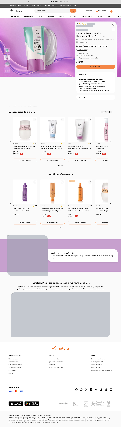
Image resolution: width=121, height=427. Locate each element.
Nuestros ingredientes (15, 365)
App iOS (11, 373)
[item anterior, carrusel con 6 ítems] (28, 1)
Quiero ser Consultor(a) (56, 367)
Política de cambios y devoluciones (101, 370)
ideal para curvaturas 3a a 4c (62, 253)
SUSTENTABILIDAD (64, 5)
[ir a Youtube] (96, 389)
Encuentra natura (54, 359)
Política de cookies (96, 365)
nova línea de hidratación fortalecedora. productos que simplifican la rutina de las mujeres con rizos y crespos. (82, 257)
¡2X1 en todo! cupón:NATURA (59, 2)
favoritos (89, 11)
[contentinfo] (35, 144)
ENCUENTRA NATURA (50, 5)
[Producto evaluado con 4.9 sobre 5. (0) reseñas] (91, 24)
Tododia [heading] (15, 143)
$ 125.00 (43, 214)
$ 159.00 (70, 214)
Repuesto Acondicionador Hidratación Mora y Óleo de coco (91, 34)
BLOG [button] (75, 5)
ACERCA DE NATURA (15, 5)
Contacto (52, 365)
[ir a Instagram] (81, 389)
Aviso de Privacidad (97, 362)
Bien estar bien (13, 359)
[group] (59, 2)
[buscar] (73, 11)
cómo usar (82, 97)
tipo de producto (22, 106)
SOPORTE (93, 355)
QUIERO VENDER (36, 5)
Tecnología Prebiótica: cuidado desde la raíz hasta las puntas (60, 283)
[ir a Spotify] (106, 389)
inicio (10, 106)
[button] (113, 24)
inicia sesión (101, 11)
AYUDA (26, 5)
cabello (15, 106)
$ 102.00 (79, 62)
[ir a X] (86, 389)
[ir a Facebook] (76, 389)
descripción (82, 75)
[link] (25, 147)
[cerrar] (118, 2)
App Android (12, 370)
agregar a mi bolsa (25, 160)
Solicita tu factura (96, 367)
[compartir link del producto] (113, 29)
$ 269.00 (98, 152)
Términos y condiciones (98, 359)
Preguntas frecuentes (56, 362)
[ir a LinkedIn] (111, 389)
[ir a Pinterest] (101, 389)
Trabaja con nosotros (15, 367)
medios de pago (14, 387)
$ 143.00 (15, 152)
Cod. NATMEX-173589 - (82, 42)
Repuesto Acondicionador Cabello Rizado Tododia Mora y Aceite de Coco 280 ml (95, 40)
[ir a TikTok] (91, 389)
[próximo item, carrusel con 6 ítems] (89, 1)
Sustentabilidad (13, 362)
